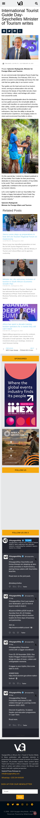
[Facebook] (8, 804)
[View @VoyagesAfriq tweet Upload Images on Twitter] (31, 627)
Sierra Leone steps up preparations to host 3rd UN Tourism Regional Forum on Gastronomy (20, 236)
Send (20, 797)
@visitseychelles (15, 583)
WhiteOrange (28, 814)
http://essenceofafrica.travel (19, 627)
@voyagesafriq (29, 556)
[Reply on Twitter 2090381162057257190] (10, 725)
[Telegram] (32, 804)
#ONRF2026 (14, 673)
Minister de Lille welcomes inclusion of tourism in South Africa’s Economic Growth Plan (19, 281)
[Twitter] (13, 804)
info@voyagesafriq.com (10, 774)
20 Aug (11, 644)
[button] (36, 3)
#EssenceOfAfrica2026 (17, 611)
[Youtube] (17, 804)
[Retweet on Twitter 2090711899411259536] (14, 632)
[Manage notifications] (35, 813)
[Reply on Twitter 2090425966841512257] (10, 683)
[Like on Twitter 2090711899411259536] (18, 632)
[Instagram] (22, 804)
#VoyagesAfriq (15, 556)
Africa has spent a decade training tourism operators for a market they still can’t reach (19, 326)
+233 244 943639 (17, 778)
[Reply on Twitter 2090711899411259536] (10, 632)
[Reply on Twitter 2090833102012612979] (10, 586)
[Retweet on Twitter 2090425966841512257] (14, 683)
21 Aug (11, 559)
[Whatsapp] (27, 804)
